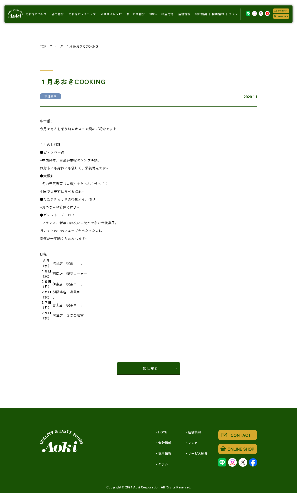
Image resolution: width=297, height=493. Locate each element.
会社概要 (201, 14)
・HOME (161, 432)
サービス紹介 (136, 14)
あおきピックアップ (82, 14)
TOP (43, 46)
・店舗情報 (193, 432)
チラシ (233, 14)
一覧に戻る (148, 368)
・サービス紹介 (196, 453)
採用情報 (218, 14)
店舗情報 (184, 14)
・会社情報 (163, 442)
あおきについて (36, 14)
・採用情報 (163, 453)
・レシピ (191, 442)
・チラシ (161, 464)
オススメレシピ (111, 14)
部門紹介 (58, 14)
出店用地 (167, 14)
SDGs (153, 14)
